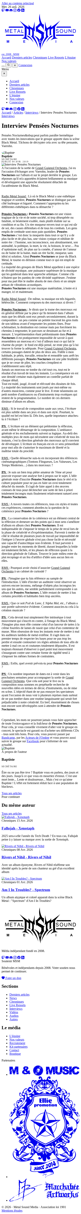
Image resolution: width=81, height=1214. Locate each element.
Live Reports (56, 57)
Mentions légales (12, 1210)
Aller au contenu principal (18, 3)
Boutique (15, 1053)
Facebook (33, 741)
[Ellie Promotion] (44, 1176)
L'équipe (70, 57)
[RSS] (22, 10)
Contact (14, 1050)
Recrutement (17, 1043)
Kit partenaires (18, 1046)
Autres (13, 1019)
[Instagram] (15, 10)
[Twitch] (3, 10)
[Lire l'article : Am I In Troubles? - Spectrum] (22, 878)
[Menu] (3, 66)
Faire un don (13, 978)
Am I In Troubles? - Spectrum (26, 890)
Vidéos (13, 1012)
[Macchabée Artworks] (44, 1200)
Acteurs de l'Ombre (37, 737)
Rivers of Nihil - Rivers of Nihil (26, 857)
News (13, 998)
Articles (18, 112)
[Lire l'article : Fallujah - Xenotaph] (15, 817)
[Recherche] (8, 65)
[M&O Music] (44, 1074)
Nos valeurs (9, 61)
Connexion (25, 65)
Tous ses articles (12, 793)
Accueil (6, 57)
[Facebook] (18, 10)
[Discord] (11, 10)
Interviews (31, 112)
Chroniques (40, 57)
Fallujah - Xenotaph (18, 828)
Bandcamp (8, 737)
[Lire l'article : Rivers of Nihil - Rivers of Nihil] (23, 846)
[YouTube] (7, 10)
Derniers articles (22, 57)
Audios (13, 1015)
